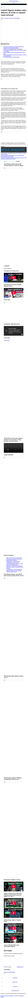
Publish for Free (20, 966)
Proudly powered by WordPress (7, 995)
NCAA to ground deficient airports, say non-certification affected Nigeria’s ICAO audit (12, 156)
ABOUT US (15, 982)
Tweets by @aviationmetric (9, 972)
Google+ (2, 146)
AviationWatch (9, 569)
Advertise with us (15, 990)
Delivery (20, 153)
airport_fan (8, 557)
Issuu (10, 966)
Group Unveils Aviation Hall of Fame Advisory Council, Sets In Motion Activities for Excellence (13, 158)
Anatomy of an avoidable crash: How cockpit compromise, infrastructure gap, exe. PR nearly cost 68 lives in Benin (14, 50)
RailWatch (8, 565)
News (6, 153)
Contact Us (15, 986)
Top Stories (10, 153)
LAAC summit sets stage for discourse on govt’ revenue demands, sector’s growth (14, 570)
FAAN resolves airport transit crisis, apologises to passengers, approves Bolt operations (13, 47)
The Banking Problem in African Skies (11, 57)
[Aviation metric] (1, 4)
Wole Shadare (17, 18)
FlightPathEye (9, 561)
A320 (17, 153)
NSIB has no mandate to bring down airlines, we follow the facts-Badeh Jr (14, 567)
